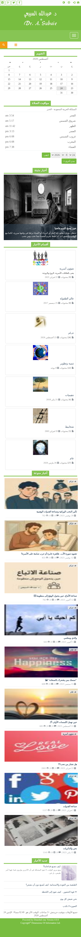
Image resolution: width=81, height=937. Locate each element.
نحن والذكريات (70, 848)
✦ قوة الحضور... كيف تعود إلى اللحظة (59, 892)
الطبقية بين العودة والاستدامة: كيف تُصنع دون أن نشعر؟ (51, 884)
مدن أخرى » (69, 161)
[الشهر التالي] (22, 62)
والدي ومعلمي (70, 638)
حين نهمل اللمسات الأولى (64, 722)
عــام (71, 481)
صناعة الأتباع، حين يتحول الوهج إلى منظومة (56, 596)
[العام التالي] (9, 62)
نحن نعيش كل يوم (68, 899)
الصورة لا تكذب (70, 906)
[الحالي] (40, 62)
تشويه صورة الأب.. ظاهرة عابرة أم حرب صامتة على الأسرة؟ (49, 553)
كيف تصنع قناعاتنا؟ (52, 866)
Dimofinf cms (40, 919)
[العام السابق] (71, 62)
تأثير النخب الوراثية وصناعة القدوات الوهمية (57, 511)
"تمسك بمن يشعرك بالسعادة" (62, 680)
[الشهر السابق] (58, 62)
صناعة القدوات (70, 806)
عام (72, 650)
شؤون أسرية (68, 734)
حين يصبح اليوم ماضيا (65, 228)
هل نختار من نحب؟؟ (67, 764)
